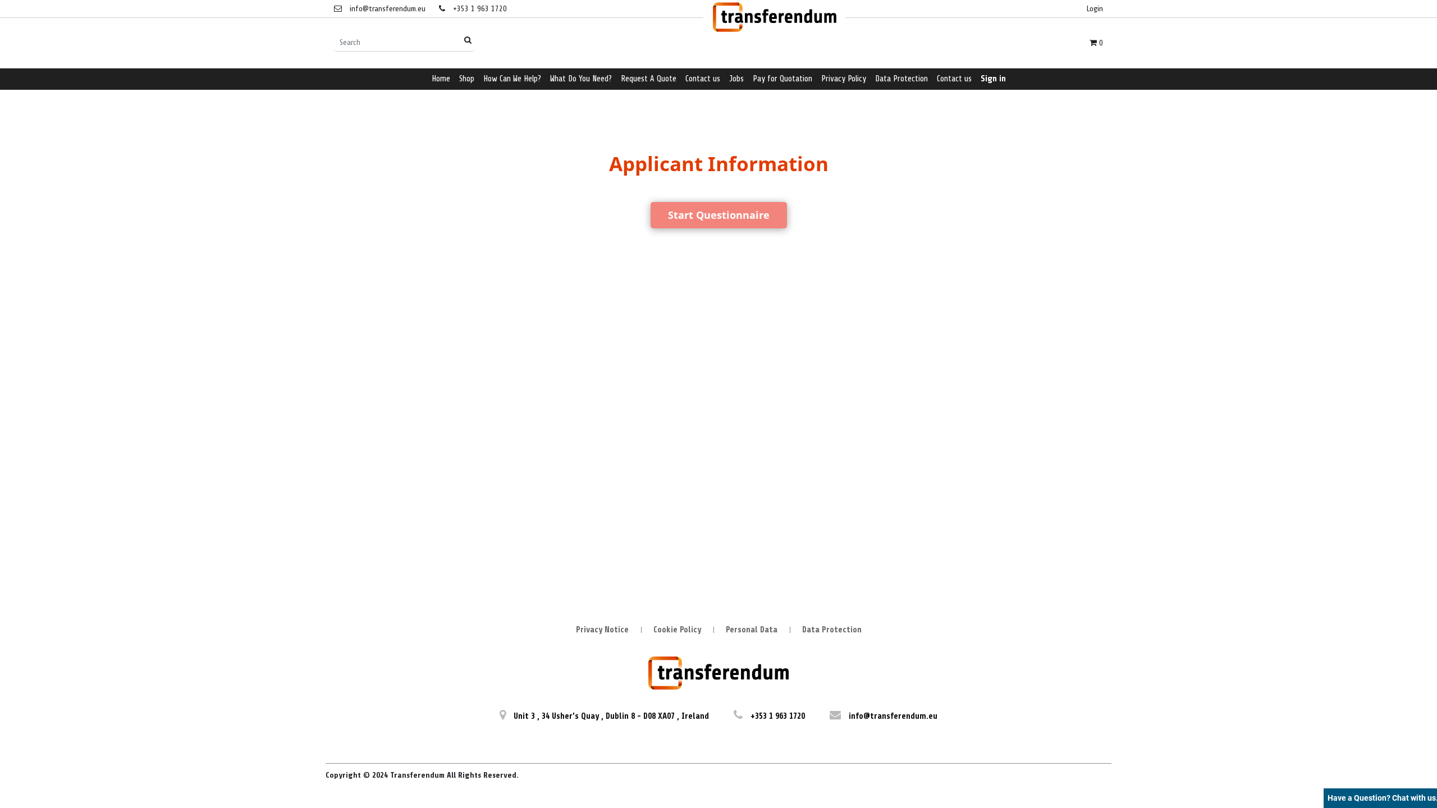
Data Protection (832, 630)
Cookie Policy (677, 630)
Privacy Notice (602, 630)
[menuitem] (441, 79)
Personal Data (751, 630)
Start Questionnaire (719, 215)
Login (1095, 8)
